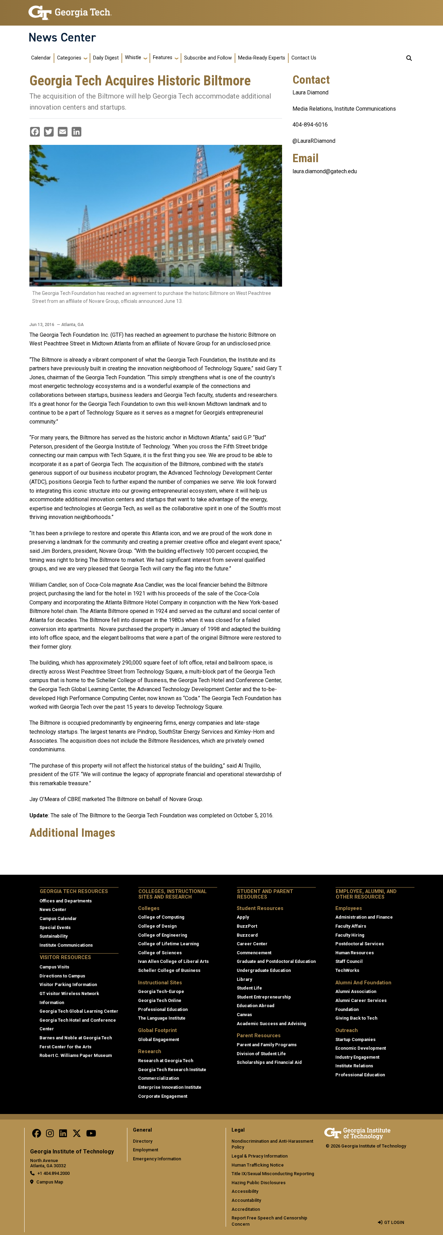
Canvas (244, 1014)
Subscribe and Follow (208, 58)
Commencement (254, 952)
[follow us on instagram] (50, 1135)
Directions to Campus (62, 975)
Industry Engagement (357, 1057)
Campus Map (49, 1182)
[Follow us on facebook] (36, 1135)
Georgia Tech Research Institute (172, 1069)
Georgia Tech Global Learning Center (78, 1011)
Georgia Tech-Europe (161, 991)
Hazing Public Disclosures (259, 1182)
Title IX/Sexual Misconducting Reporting (273, 1173)
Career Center (252, 943)
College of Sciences (160, 952)
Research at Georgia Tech (165, 1060)
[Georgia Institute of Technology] (70, 10)
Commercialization (158, 1078)
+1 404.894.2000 (53, 1173)
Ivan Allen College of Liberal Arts (173, 961)
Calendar (41, 58)
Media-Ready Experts (261, 58)
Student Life (249, 988)
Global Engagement (158, 1039)
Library (244, 979)
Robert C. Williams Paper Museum (75, 1055)
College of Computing (161, 917)
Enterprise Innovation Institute (169, 1087)
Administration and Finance (364, 917)
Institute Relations (354, 1065)
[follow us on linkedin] (63, 1135)
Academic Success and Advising (271, 1023)
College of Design (157, 926)
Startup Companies (355, 1039)
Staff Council (349, 961)
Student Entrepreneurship (264, 997)
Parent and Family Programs (267, 1044)
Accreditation (246, 1209)
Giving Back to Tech (356, 1018)
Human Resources (354, 952)
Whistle (133, 58)
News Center (62, 37)
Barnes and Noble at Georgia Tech (75, 1037)
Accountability (246, 1200)
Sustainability (53, 936)
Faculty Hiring (349, 935)
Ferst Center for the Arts (65, 1046)
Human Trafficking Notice (258, 1165)
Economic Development (360, 1048)
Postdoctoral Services (359, 943)
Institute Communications (66, 945)
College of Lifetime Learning (168, 943)
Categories (69, 58)
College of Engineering (162, 935)
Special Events (55, 927)
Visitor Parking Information (68, 984)
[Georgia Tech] (357, 1132)
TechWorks (347, 970)
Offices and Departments (65, 900)
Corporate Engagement (162, 1096)
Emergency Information (157, 1158)
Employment (145, 1149)
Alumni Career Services (361, 1000)
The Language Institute (162, 1018)
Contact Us (303, 58)
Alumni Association (355, 991)
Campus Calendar (58, 918)
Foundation (347, 1009)
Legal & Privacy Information (260, 1156)
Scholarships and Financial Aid (269, 1062)
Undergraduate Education (264, 970)
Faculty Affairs (350, 926)
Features (162, 58)
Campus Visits (54, 966)
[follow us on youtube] (91, 1135)
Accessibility (245, 1191)
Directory (142, 1141)
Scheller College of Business (169, 970)
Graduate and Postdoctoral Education (276, 961)
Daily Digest (106, 58)
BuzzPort (247, 926)
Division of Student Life (261, 1053)
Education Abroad (255, 1005)
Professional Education (163, 1009)
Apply (243, 917)
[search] (409, 58)
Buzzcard (247, 935)
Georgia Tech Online (159, 1000)
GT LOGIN (394, 1222)
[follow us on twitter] (76, 1135)
